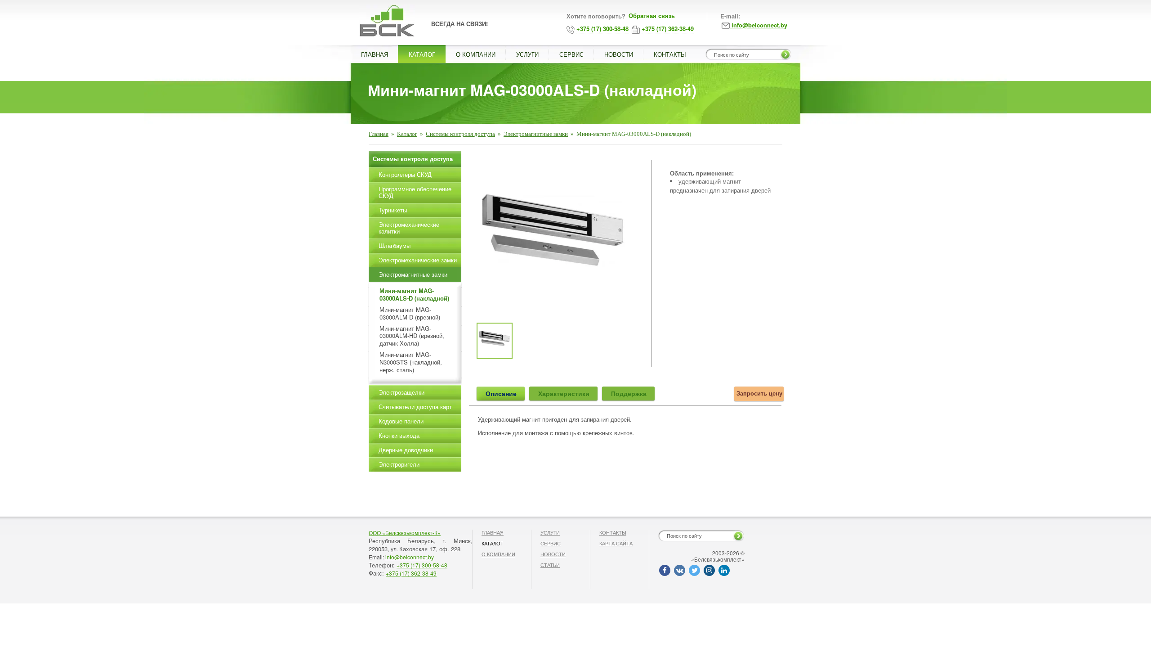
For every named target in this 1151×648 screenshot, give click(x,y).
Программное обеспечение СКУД (415, 192)
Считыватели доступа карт (415, 406)
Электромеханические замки (418, 260)
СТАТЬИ (550, 564)
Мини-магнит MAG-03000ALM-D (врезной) (409, 313)
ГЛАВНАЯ (374, 54)
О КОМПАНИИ (475, 54)
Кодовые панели (401, 421)
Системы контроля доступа (460, 133)
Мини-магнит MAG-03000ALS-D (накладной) (414, 294)
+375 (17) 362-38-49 (411, 573)
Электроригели (399, 464)
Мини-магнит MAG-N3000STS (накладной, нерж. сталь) (410, 362)
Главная (378, 133)
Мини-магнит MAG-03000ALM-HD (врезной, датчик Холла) (411, 336)
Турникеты (393, 210)
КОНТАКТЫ (670, 54)
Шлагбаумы (394, 245)
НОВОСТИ (618, 54)
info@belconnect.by (409, 557)
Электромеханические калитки (409, 227)
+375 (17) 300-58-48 (422, 565)
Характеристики (563, 393)
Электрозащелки (401, 392)
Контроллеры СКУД (405, 174)
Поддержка (629, 393)
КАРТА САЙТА (616, 543)
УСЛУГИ (527, 54)
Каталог (407, 133)
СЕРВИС (571, 54)
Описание (501, 393)
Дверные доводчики (406, 450)
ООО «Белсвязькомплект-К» (405, 532)
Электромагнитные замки (536, 133)
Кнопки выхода (399, 435)
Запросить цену (759, 393)
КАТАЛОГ (422, 54)
